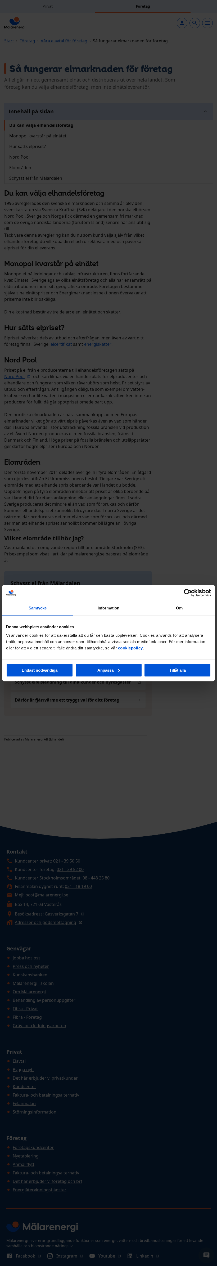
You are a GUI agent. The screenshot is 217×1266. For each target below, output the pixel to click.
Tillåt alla (177, 670)
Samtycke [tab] (38, 608)
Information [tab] (108, 608)
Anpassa (105, 670)
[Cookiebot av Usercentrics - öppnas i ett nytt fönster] (188, 593)
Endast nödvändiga (39, 670)
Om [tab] (179, 608)
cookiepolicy (130, 648)
